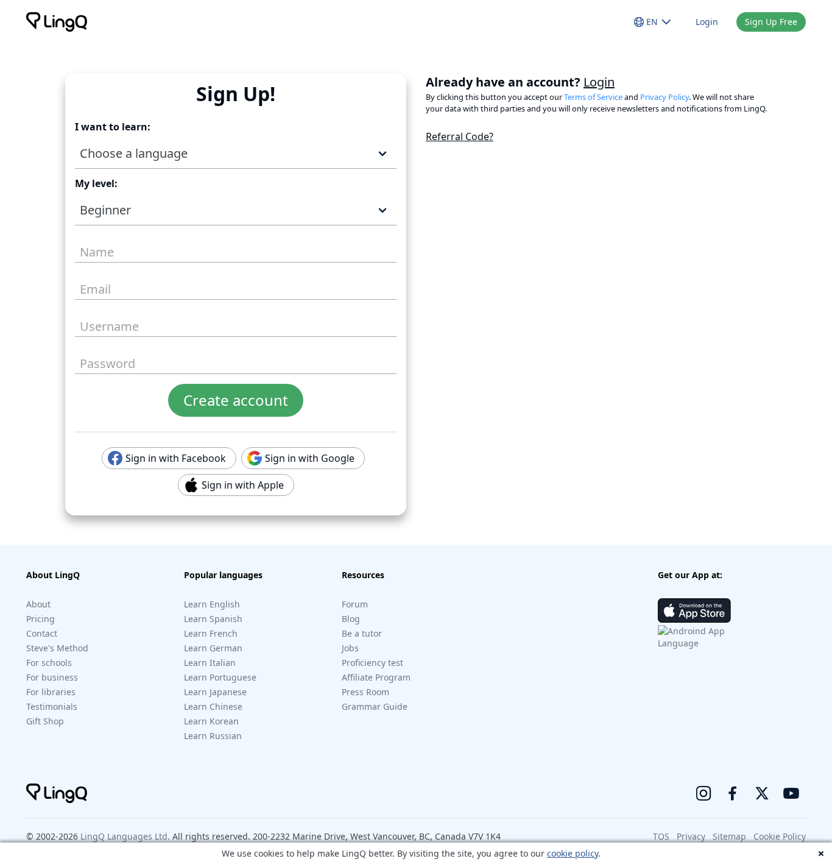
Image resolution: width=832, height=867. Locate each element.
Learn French (211, 633)
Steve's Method (57, 648)
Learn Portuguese (220, 677)
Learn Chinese (213, 706)
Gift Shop (45, 721)
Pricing (40, 619)
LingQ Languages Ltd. (125, 836)
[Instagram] (703, 793)
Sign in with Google (306, 458)
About (38, 604)
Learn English (212, 604)
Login (707, 21)
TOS (661, 836)
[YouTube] (791, 793)
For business (52, 677)
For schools (49, 662)
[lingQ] (56, 22)
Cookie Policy (779, 836)
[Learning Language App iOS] (694, 610)
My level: (96, 183)
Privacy (691, 836)
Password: (98, 359)
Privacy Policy (664, 96)
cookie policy (572, 853)
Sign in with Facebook (172, 458)
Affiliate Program (376, 677)
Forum (355, 604)
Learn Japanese (215, 692)
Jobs (350, 648)
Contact (41, 633)
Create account (235, 400)
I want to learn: (112, 126)
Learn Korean (211, 721)
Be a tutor (362, 633)
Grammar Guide (374, 706)
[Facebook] (732, 793)
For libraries (51, 692)
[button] (236, 153)
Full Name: (93, 247)
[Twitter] (762, 793)
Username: (100, 322)
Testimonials (51, 706)
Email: (91, 285)
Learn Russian (213, 735)
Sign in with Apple (239, 485)
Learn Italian (210, 662)
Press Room (365, 692)
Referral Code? (459, 136)
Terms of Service (593, 96)
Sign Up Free (771, 21)
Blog (351, 619)
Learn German (213, 648)
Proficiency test (372, 662)
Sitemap (729, 836)
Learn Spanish (213, 619)
